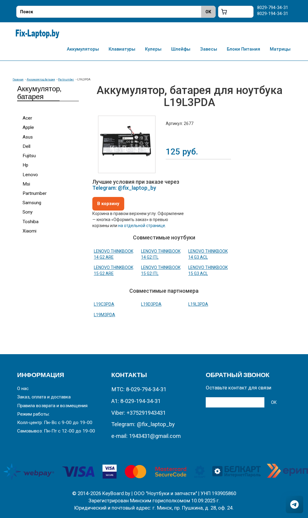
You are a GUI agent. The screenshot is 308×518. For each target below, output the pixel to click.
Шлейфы (180, 49)
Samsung (32, 202)
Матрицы (280, 49)
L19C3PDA (104, 304)
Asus (28, 137)
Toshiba (30, 221)
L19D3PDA (151, 304)
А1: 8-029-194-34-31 (136, 401)
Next (165, 140)
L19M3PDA (104, 314)
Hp (25, 165)
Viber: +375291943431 (138, 413)
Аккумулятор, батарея (41, 79)
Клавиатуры (122, 49)
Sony (27, 212)
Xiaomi (29, 231)
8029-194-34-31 (272, 13)
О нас (23, 388)
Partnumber (66, 79)
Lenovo (30, 174)
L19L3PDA (198, 304)
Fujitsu (29, 155)
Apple (28, 127)
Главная (18, 79)
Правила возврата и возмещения (52, 405)
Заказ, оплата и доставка (44, 397)
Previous (89, 140)
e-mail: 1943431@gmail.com (146, 436)
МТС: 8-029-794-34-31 (138, 389)
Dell (26, 146)
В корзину (108, 203)
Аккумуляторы (83, 49)
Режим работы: (33, 414)
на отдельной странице (141, 225)
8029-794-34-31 (272, 7)
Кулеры (153, 49)
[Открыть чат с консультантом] (294, 504)
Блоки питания (243, 49)
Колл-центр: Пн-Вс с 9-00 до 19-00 (54, 422)
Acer (27, 118)
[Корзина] (236, 12)
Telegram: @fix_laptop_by (124, 188)
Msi (26, 184)
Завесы (208, 49)
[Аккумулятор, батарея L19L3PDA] (126, 144)
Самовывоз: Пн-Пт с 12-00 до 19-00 (56, 431)
